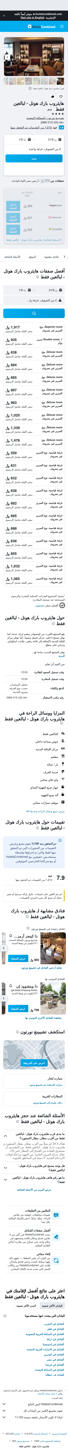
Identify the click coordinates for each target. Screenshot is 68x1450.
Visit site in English (32, 17)
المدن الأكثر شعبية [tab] (26, 1305)
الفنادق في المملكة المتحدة (49, 1369)
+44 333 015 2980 (52, 122)
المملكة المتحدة (40, 1433)
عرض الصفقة (18, 958)
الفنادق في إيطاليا (55, 1375)
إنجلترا (17, 1433)
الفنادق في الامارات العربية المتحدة (45, 1349)
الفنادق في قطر (55, 1329)
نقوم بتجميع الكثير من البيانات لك (43, 1410)
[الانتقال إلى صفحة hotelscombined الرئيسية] (41, 26)
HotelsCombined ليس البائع (45, 1404)
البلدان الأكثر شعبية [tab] (52, 1305)
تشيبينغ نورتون (22, 1440)
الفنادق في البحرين (54, 1354)
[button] (4, 16)
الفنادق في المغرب (54, 1324)
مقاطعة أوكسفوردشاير (50, 1440)
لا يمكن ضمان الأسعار (47, 1393)
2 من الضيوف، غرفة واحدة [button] (45, 149)
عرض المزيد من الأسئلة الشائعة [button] (34, 1189)
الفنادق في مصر (55, 1359)
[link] (41, 967)
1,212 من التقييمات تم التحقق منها (31, 127)
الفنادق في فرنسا (55, 1364)
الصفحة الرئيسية (59, 1433)
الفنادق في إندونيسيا (53, 1344)
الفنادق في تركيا (55, 1339)
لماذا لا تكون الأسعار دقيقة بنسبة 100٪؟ (39, 1417)
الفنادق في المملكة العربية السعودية (45, 1334)
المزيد (61, 655)
